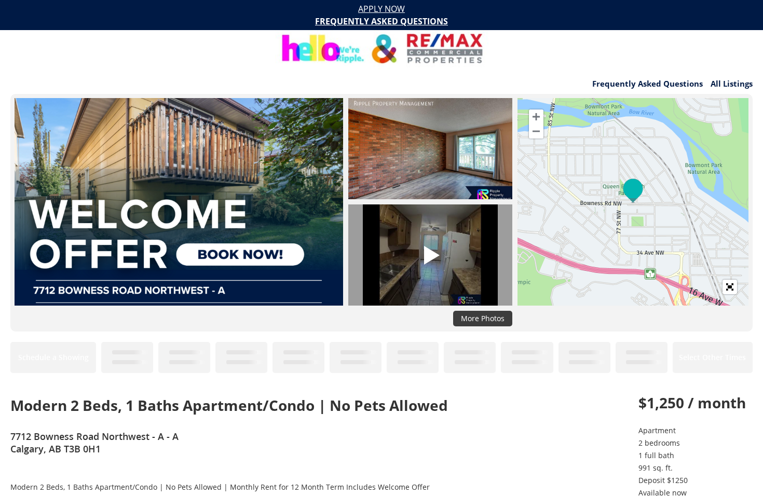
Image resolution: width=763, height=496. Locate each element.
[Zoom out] (536, 131)
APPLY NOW (381, 9)
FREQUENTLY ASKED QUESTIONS (381, 21)
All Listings (732, 83)
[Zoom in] (536, 116)
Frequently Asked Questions (647, 83)
